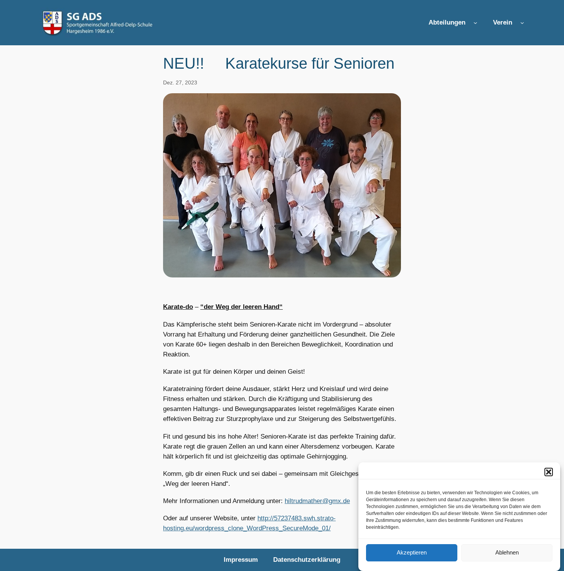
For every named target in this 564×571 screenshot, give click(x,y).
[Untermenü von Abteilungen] (475, 23)
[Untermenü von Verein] (522, 23)
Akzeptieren (412, 553)
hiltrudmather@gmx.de (317, 501)
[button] (548, 472)
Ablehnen (507, 553)
